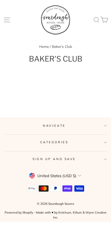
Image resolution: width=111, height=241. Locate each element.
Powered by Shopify (19, 212)
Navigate (54, 125)
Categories (54, 142)
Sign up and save (54, 159)
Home (44, 46)
